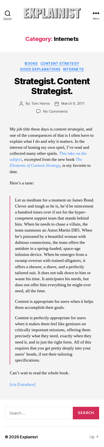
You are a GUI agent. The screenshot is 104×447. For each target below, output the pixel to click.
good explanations (40, 69)
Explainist (29, 436)
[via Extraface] (23, 384)
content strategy (59, 63)
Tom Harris (40, 103)
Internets (73, 69)
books (31, 63)
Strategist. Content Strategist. (52, 86)
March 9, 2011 (73, 103)
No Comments (55, 111)
